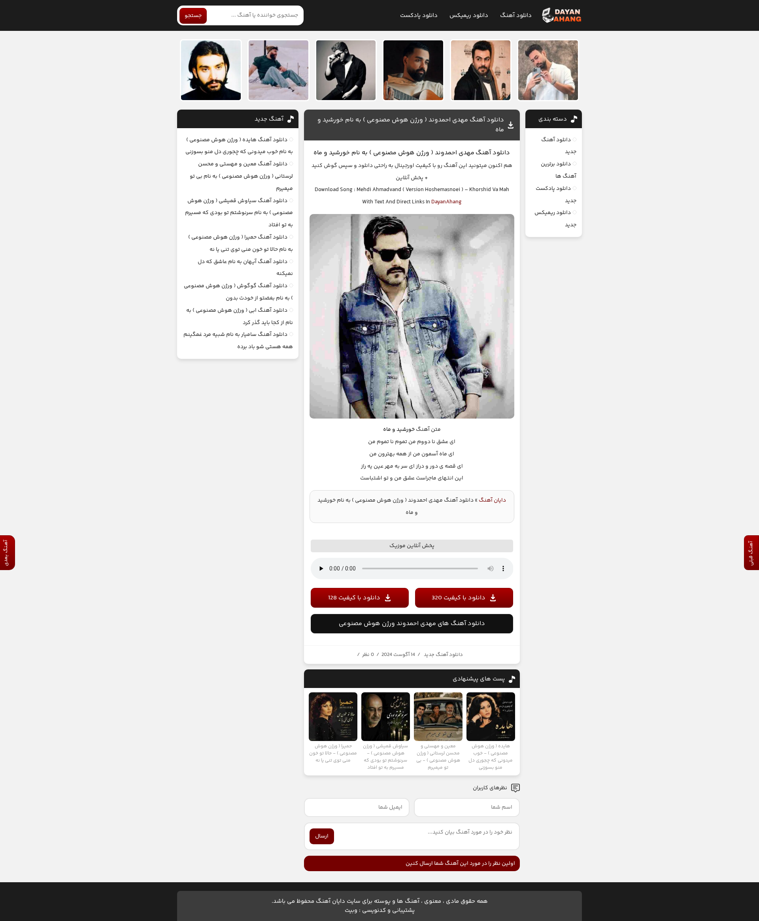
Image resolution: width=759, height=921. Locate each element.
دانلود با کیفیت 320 (458, 598)
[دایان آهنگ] (561, 15)
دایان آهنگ (492, 500)
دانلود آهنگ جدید (443, 655)
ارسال (322, 836)
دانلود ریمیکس (468, 15)
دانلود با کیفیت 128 (354, 598)
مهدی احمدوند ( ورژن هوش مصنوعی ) (421, 153)
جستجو (193, 15)
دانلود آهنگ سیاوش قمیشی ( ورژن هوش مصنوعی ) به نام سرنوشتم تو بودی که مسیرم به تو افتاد (239, 213)
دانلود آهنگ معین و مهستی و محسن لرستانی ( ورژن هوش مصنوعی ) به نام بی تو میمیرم (241, 176)
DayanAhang (446, 202)
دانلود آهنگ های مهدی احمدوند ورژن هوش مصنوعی (412, 624)
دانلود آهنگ (516, 15)
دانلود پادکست (419, 15)
